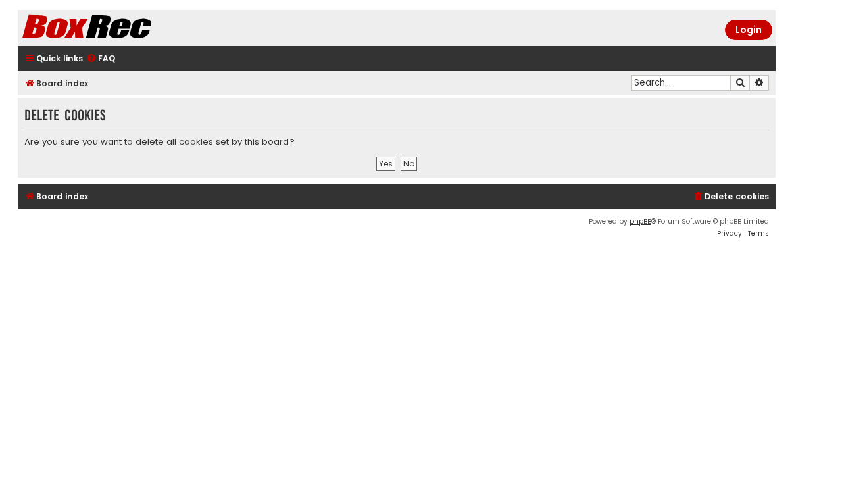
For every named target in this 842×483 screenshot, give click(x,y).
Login (748, 29)
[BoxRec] (119, 28)
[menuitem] (100, 59)
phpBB (640, 221)
